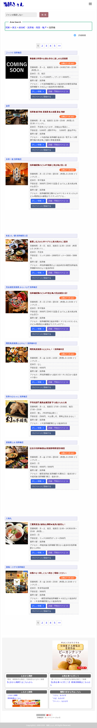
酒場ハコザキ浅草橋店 (15, 567)
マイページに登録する (41, 97)
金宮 (8, 106)
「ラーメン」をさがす (59, 701)
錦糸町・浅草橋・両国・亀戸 (32, 27)
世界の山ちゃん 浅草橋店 (16, 397)
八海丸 (9, 518)
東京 (14, 27)
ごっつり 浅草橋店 (14, 53)
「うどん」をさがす (58, 695)
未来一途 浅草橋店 (14, 159)
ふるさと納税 (13, 695)
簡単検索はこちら (14, 698)
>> (59, 45)
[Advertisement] (48, 223)
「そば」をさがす (58, 698)
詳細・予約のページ (56, 91)
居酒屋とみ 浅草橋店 (14, 442)
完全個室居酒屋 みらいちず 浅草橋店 (21, 287)
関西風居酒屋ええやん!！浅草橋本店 (21, 343)
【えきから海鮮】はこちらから (19, 682)
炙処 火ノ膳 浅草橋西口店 (17, 236)
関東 (8, 27)
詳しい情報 (37, 91)
